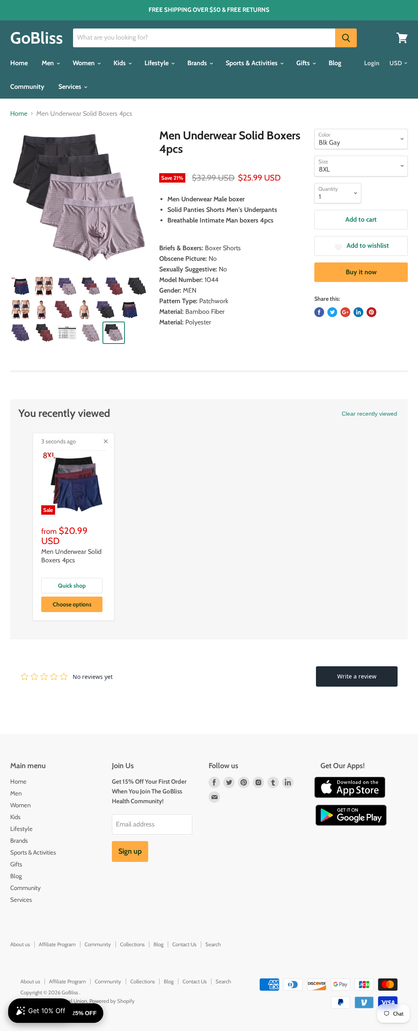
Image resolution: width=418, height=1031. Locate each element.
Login (371, 63)
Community (27, 86)
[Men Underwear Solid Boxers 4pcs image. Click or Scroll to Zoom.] (79, 198)
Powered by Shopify (112, 1001)
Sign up (130, 851)
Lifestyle (157, 63)
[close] (106, 441)
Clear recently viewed (369, 413)
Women (84, 63)
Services (70, 86)
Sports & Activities (252, 63)
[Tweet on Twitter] (332, 312)
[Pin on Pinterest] (371, 312)
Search (213, 944)
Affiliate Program (57, 944)
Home (19, 63)
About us (20, 944)
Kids (120, 63)
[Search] (346, 38)
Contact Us (184, 944)
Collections (132, 944)
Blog (335, 63)
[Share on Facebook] (319, 312)
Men (49, 63)
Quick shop (72, 585)
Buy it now (361, 272)
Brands (198, 63)
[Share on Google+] (345, 312)
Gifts (303, 63)
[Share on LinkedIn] (358, 312)
